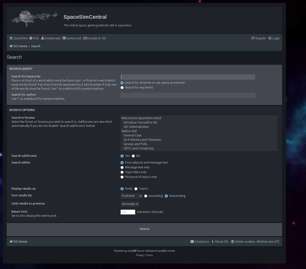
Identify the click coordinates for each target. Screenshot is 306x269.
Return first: (19, 212)
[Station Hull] (199, 131)
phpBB (131, 250)
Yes (127, 156)
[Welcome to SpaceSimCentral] (199, 118)
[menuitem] (34, 38)
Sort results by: (21, 195)
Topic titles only (135, 172)
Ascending (155, 196)
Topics (143, 189)
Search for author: (24, 95)
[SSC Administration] (199, 127)
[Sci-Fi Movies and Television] (199, 140)
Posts (128, 189)
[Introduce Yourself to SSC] (199, 122)
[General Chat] (199, 135)
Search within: (21, 162)
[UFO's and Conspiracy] (199, 148)
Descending (177, 196)
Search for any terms (138, 87)
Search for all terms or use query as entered (154, 83)
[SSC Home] (34, 17)
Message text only (136, 167)
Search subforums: (24, 156)
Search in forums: (23, 118)
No (138, 156)
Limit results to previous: (28, 203)
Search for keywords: (26, 76)
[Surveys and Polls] (199, 144)
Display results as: (23, 189)
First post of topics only (140, 177)
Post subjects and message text (146, 162)
